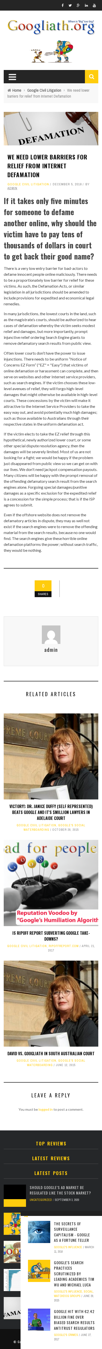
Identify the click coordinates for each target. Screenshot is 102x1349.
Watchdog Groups (67, 1296)
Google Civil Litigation (28, 184)
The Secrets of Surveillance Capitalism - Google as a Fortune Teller (72, 1232)
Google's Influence (68, 1247)
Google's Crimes (66, 1335)
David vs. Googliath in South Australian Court (51, 1053)
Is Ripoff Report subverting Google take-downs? (51, 936)
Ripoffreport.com (64, 946)
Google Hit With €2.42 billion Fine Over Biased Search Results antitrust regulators (74, 1320)
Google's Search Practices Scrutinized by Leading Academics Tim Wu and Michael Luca (74, 1273)
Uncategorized (41, 1200)
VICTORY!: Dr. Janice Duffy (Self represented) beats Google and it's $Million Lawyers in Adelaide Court (51, 812)
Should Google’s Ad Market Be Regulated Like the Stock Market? (60, 1190)
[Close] (26, 1216)
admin (12, 188)
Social (88, 1292)
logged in (46, 1109)
